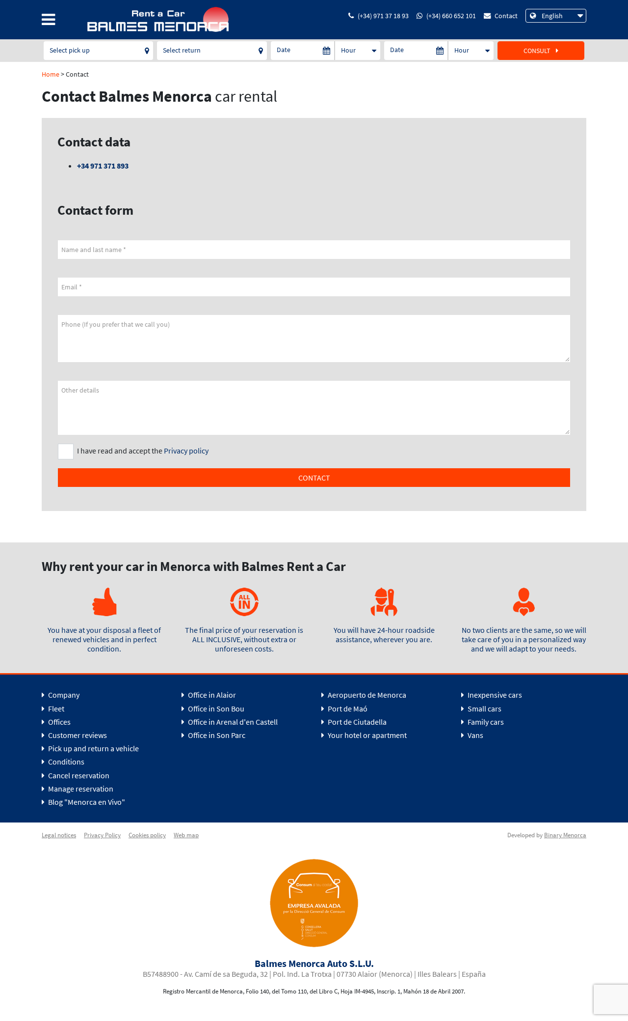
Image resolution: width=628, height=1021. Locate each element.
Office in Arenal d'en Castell (232, 722)
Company (63, 695)
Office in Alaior (211, 695)
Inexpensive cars (494, 695)
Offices (59, 722)
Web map (186, 835)
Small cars (483, 708)
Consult (537, 50)
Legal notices (59, 835)
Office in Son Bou (215, 708)
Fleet (55, 708)
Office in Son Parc (215, 735)
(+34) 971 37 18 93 (383, 15)
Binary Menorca (565, 835)
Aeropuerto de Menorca (366, 695)
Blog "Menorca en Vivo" (86, 802)
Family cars (485, 722)
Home (50, 74)
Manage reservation (80, 789)
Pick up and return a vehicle (93, 748)
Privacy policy (186, 450)
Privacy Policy (102, 835)
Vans (474, 735)
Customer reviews (77, 735)
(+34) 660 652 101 (451, 15)
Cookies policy (147, 835)
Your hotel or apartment (366, 735)
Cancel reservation (78, 775)
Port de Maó (346, 708)
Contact (506, 15)
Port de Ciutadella (356, 722)
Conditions (65, 761)
